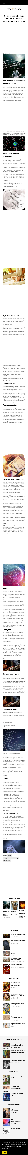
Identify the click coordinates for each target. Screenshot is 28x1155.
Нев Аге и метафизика (15, 13)
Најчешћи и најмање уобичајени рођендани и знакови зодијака (17, 984)
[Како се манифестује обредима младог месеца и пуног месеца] (6, 905)
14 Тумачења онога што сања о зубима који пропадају (17, 1121)
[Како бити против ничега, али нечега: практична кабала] (22, 905)
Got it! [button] (4, 1152)
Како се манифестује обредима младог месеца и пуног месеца (6, 913)
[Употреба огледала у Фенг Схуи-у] (14, 906)
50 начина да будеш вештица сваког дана (16, 959)
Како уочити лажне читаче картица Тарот (17, 1004)
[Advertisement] (14, 37)
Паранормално (7, 860)
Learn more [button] (5, 1148)
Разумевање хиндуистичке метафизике (14, 1110)
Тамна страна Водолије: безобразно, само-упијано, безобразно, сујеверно (17, 995)
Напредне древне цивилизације (10, 858)
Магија (9, 855)
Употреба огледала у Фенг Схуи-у (14, 913)
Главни (6, 13)
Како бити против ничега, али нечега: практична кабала (22, 914)
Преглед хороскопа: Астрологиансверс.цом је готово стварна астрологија (17, 1017)
